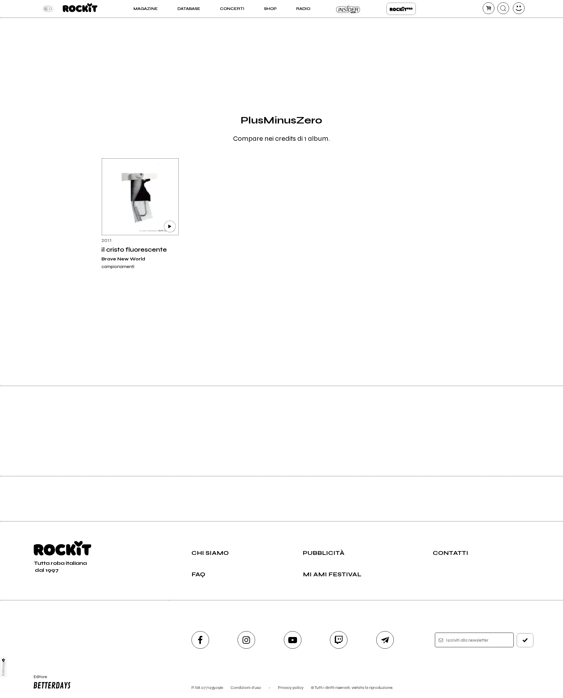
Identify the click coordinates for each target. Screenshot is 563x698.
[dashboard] (519, 8)
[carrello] (488, 8)
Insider (348, 9)
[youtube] (292, 640)
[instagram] (246, 640)
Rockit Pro (401, 9)
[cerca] (503, 8)
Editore (37, 679)
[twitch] (338, 640)
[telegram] (385, 640)
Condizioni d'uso (245, 687)
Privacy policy (290, 687)
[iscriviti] (525, 640)
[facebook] (200, 640)
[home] (80, 9)
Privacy (3, 669)
